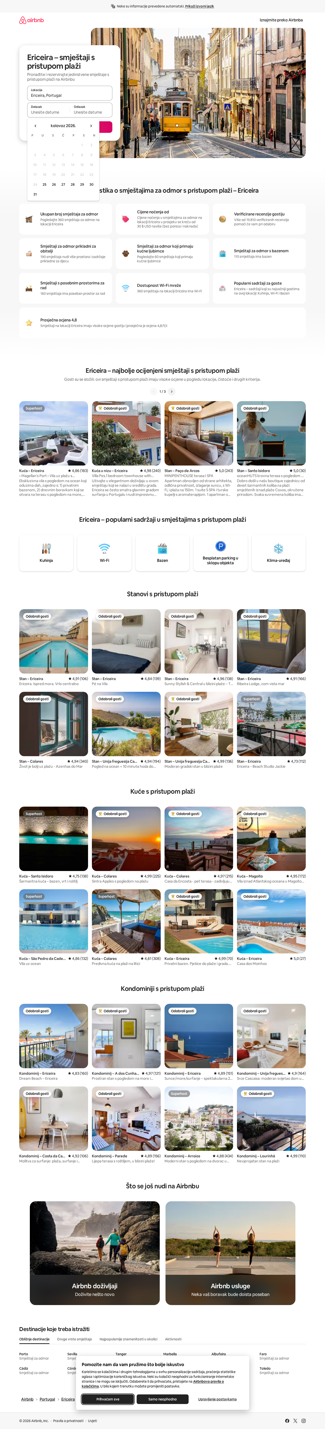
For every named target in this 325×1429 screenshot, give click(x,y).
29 (82, 184)
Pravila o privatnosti (68, 1421)
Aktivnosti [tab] (173, 1339)
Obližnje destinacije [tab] (34, 1339)
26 (54, 184)
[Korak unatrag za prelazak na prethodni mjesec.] (35, 125)
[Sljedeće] (171, 391)
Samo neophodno (162, 1399)
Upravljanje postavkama (217, 1399)
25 (44, 184)
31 (35, 194)
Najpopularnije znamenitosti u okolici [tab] (128, 1339)
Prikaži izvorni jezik (199, 6)
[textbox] (48, 112)
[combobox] (69, 95)
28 (73, 184)
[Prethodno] (154, 391)
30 (91, 184)
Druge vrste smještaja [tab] (74, 1339)
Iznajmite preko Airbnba (281, 20)
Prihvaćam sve (107, 1399)
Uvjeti (92, 1421)
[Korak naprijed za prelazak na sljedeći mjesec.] (90, 125)
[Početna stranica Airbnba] (31, 20)
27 (63, 184)
